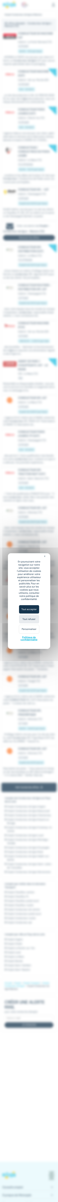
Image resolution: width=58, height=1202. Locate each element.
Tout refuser (29, 619)
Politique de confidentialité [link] (29, 638)
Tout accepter (29, 609)
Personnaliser (29, 629)
